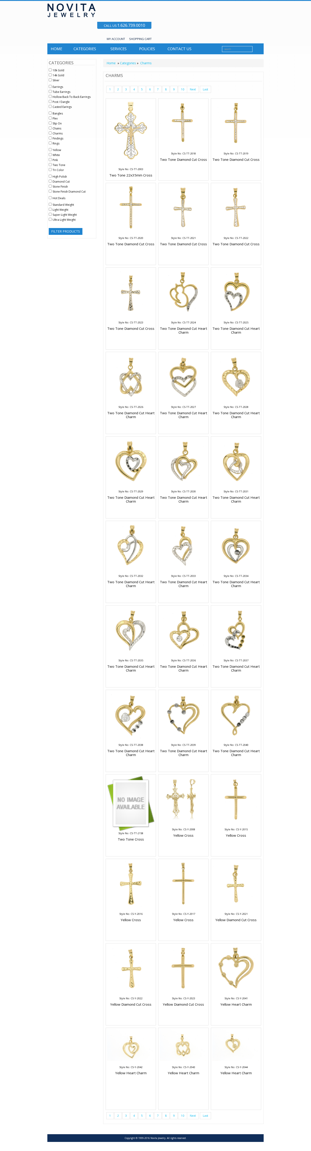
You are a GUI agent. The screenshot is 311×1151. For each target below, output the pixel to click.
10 (182, 89)
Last (205, 89)
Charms (146, 63)
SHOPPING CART (140, 39)
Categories (85, 48)
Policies (147, 48)
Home (56, 48)
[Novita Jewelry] (99, 10)
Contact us (179, 48)
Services (118, 48)
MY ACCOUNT (116, 39)
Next (193, 89)
